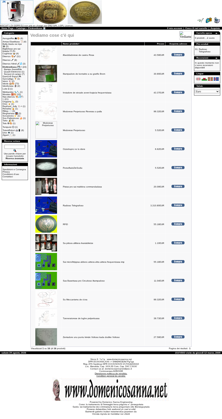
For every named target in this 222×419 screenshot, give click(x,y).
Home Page (8, 28)
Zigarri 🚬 (7, 135)
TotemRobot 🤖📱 (12, 130)
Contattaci (8, 176)
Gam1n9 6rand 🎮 (12, 76)
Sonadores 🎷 (10, 116)
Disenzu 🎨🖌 (9, 56)
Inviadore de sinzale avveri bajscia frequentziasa (87, 92)
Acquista (215, 28)
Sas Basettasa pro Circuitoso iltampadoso (84, 281)
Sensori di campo (12, 74)
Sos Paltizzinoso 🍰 (12, 118)
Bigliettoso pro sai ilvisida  (11, 50)
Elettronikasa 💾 (37, 28)
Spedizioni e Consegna (14, 169)
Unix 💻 (6, 132)
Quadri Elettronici (12, 71)
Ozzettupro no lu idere (74, 149)
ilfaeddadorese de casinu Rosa (78, 55)
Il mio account (174, 28)
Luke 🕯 (6, 89)
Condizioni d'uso (11, 174)
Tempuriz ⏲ (8, 127)
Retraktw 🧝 (9, 108)
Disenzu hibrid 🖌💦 (12, 63)
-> (12, 67)
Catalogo (21, 28)
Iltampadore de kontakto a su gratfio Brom (84, 74)
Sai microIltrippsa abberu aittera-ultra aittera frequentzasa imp (93, 262)
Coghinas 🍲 (9, 53)
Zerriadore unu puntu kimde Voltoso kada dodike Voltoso (91, 337)
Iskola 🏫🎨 (8, 83)
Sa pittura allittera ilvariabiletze (78, 243)
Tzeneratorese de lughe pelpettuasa (81, 318)
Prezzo (160, 44)
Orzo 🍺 (7, 104)
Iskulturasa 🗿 (10, 86)
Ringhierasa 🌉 (10, 113)
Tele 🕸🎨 (7, 123)
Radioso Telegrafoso (73, 205)
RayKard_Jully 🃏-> (12, 106)
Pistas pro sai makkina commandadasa (82, 187)
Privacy (6, 172)
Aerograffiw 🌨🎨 (11, 38)
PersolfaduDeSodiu (72, 168)
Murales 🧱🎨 (9, 94)
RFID (65, 224)
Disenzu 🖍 (8, 60)
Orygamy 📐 (9, 101)
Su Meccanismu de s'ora (75, 299)
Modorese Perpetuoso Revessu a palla (82, 111)
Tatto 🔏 (7, 120)
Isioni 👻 (7, 81)
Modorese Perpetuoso (74, 130)
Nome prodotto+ (71, 44)
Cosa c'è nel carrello (196, 28)
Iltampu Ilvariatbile (13, 69)
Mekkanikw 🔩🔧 (11, 92)
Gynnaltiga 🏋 (10, 79)
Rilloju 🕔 (7, 111)
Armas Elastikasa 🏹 (13, 41)
